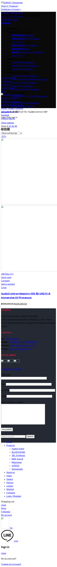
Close (4, 288)
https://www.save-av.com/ (22, 345)
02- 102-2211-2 (13, 339)
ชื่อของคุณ (6, 374)
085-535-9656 (30, 342)
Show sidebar (7, 123)
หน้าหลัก (5, 111)
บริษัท (3, 396)
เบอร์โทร (5, 390)
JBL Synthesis (18, 455)
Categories (6, 23)
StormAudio (17, 469)
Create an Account (11, 564)
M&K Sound (17, 459)
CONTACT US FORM (11, 369)
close (3, 505)
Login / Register (13, 496)
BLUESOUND (18, 452)
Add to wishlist (8, 284)
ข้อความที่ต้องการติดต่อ (12, 402)
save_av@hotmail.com (19, 349)
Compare (5, 281)
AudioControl (18, 449)
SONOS (15, 466)
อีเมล (3, 384)
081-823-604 (15, 342)
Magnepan (17, 462)
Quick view (6, 277)
